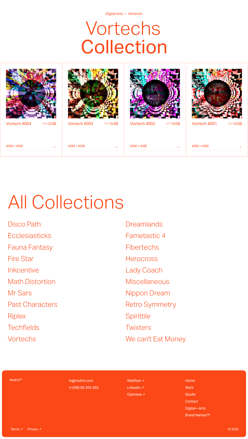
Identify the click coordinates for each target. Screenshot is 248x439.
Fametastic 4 (146, 235)
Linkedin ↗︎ (135, 387)
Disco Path (24, 224)
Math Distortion (31, 281)
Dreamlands (144, 224)
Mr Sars (20, 292)
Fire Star (21, 258)
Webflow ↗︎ (136, 380)
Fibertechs (142, 247)
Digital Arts (114, 14)
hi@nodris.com (81, 380)
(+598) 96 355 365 (84, 387)
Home (190, 380)
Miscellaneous (148, 281)
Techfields (23, 327)
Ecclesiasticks (29, 235)
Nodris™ (16, 380)
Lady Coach (144, 270)
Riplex (17, 315)
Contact (191, 401)
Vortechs (22, 338)
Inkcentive (23, 270)
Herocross (142, 258)
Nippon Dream (148, 292)
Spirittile (138, 315)
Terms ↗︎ (17, 429)
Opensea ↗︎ (136, 394)
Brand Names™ (197, 415)
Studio (190, 394)
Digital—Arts (195, 408)
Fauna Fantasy (30, 247)
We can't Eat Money (156, 338)
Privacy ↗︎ (34, 429)
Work (189, 387)
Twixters (138, 327)
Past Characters (33, 304)
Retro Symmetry (151, 304)
